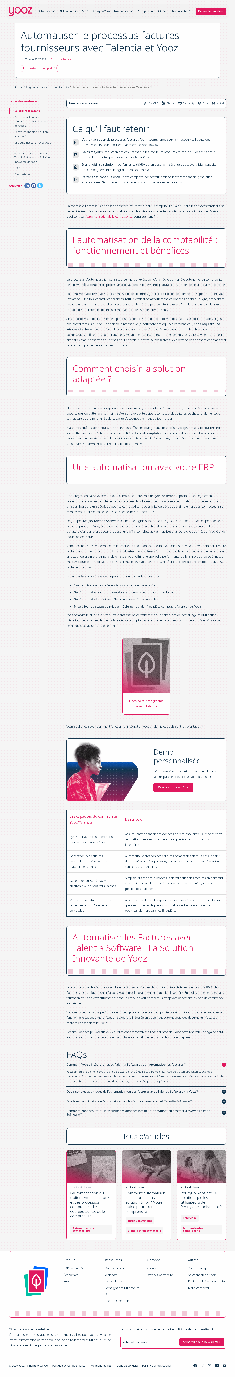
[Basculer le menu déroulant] (53, 11)
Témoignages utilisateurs (122, 1288)
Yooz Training (197, 1268)
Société (152, 1268)
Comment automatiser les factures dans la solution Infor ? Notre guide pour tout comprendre (145, 1202)
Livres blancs (113, 1281)
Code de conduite (127, 1365)
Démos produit (115, 1268)
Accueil (19, 87)
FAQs (17, 168)
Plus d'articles (22, 174)
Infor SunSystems (140, 1220)
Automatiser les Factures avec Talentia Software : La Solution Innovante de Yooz (32, 157)
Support (69, 1281)
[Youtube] (224, 1365)
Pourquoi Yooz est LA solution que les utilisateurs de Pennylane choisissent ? (201, 1199)
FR (159, 11)
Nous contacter (198, 1288)
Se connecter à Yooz (202, 1275)
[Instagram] (202, 1365)
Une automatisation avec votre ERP (32, 145)
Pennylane (190, 1218)
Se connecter (180, 11)
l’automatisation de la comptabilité (108, 216)
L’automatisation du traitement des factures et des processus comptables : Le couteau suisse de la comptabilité (90, 1204)
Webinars (111, 1275)
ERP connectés (69, 11)
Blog (28, 87)
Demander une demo (211, 11)
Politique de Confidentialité (206, 1281)
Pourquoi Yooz (101, 11)
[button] (146, 1065)
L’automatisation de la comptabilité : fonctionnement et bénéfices (33, 121)
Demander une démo (173, 787)
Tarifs (85, 11)
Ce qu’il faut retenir (27, 111)
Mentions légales (101, 1365)
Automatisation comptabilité (50, 87)
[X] (40, 185)
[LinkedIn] (27, 185)
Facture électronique (119, 1301)
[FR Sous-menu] (164, 11)
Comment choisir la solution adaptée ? (31, 134)
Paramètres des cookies (157, 1365)
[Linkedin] (217, 1365)
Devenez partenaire (160, 1275)
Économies (70, 1275)
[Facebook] (33, 185)
